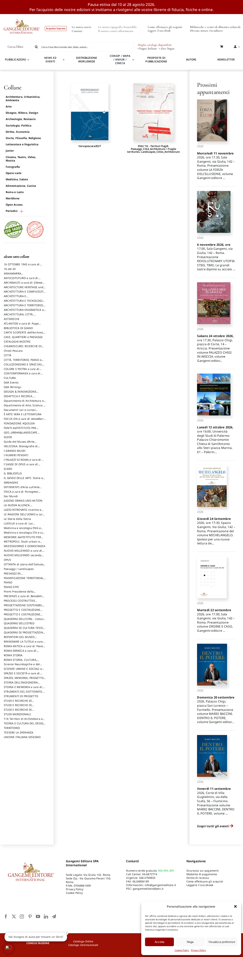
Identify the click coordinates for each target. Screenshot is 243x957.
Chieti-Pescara (13, 350)
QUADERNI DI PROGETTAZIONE (24, 634)
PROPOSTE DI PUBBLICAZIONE (156, 59)
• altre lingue (167, 48)
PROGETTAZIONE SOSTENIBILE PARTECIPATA (24, 607)
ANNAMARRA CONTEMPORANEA (16, 275)
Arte (9, 106)
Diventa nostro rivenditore (206, 31)
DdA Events (11, 382)
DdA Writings (12, 387)
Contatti (77, 31)
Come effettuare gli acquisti (165, 27)
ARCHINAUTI (24, 284)
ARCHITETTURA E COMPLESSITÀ (24, 293)
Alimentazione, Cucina (21, 186)
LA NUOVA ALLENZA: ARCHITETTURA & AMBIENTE (22, 507)
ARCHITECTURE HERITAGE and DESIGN (23, 289)
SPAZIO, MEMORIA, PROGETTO (24, 679)
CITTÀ (7, 355)
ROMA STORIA (13, 655)
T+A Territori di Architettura (23, 720)
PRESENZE (23, 597)
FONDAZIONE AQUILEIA (19, 423)
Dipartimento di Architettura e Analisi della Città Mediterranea (25, 402)
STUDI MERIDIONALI (17, 714)
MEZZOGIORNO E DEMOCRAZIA (24, 546)
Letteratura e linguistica (22, 144)
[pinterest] (30, 916)
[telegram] (54, 916)
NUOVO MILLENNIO (23, 552)
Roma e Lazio (15, 192)
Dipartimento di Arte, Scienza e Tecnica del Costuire (24, 407)
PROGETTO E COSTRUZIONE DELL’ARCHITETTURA (22, 611)
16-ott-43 (10, 269)
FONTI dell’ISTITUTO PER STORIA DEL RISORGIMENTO (22, 429)
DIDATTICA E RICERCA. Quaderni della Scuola (18, 398)
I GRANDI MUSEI (14, 451)
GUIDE (8, 437)
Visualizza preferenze (221, 941)
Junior (10, 150)
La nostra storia (81, 27)
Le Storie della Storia (17, 519)
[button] (235, 906)
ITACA (21, 493)
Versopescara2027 (89, 146)
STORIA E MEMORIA (23, 688)
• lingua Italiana (147, 48)
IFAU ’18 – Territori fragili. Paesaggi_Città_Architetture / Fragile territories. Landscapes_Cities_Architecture (153, 149)
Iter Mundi (11, 496)
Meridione (12, 198)
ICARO (8, 469)
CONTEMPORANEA (22, 375)
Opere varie (13, 173)
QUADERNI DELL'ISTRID (19, 623)
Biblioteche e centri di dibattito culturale (215, 27)
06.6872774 (149, 874)
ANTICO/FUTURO (21, 279)
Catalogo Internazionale (83, 945)
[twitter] (14, 916)
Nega (190, 941)
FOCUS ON (24, 420)
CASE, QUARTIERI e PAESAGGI (23, 337)
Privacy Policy (198, 950)
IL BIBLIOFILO (13, 473)
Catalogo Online (83, 941)
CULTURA (10, 378)
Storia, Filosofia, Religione (23, 138)
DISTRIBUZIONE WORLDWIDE (86, 59)
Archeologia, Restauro (21, 119)
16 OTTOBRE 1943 (22, 266)
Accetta (159, 941)
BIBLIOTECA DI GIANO (18, 328)
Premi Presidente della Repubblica (19, 593)
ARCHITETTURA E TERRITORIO (25, 307)
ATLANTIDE (21, 325)
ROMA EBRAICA (20, 652)
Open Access (14, 204)
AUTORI (191, 59)
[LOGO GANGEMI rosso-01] (22, 16)
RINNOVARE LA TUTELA (23, 643)
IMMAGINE (11, 482)
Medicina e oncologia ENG (22, 529)
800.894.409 (166, 870)
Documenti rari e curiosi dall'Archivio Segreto (20, 411)
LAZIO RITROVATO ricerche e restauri (22, 511)
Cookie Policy (182, 950)
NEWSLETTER (226, 59)
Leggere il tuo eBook (159, 31)
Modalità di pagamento (201, 874)
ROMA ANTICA (23, 648)
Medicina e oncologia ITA (24, 534)
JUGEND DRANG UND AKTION (23, 500)
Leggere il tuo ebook (199, 885)
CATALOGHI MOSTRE (17, 341)
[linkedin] (46, 916)
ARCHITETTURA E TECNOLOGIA (24, 302)
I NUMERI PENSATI (16, 455)
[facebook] (6, 916)
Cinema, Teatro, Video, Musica (21, 158)
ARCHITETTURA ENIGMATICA (24, 311)
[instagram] (22, 916)
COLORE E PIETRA (21, 370)
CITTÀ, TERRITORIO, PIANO (22, 361)
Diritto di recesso (197, 878)
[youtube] (38, 916)
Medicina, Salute (17, 179)
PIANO (8, 582)
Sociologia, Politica (18, 125)
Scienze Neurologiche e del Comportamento (22, 666)
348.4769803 (147, 878)
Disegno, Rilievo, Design (22, 113)
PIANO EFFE (11, 587)
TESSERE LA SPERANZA (18, 732)
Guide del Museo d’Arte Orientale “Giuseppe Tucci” (21, 443)
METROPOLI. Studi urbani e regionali (22, 543)
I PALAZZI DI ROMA (22, 461)
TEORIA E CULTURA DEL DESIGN (24, 725)
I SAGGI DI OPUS (21, 466)
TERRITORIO (12, 728)
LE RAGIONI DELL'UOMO (24, 516)
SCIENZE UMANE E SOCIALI (23, 670)
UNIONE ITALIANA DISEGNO (22, 737)
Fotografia (13, 167)
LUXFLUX (18, 525)
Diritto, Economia (17, 132)
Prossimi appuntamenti (213, 88)
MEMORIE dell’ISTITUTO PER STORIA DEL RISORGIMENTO (22, 539)
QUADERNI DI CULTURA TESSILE (25, 629)
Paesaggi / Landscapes (19, 569)
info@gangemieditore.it (160, 885)
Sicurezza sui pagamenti (202, 870)
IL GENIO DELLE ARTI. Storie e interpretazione (23, 479)
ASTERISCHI (11, 319)
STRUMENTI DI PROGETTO (21, 696)
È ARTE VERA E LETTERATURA (22, 414)
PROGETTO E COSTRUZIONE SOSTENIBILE (22, 616)
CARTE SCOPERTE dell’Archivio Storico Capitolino (23, 334)
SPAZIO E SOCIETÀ (22, 675)
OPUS (7, 560)
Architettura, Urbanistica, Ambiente (23, 98)
